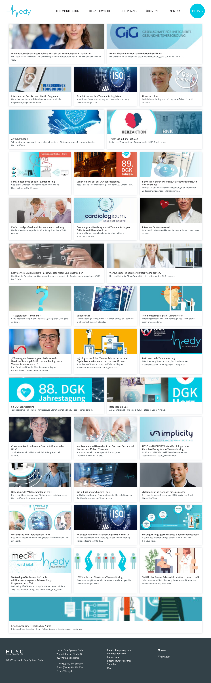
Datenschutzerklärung (119, 660)
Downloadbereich (116, 653)
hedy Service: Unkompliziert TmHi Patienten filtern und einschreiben (47, 272)
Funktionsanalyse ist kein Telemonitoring (33, 181)
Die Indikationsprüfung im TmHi (93, 492)
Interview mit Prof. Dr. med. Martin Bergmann (35, 96)
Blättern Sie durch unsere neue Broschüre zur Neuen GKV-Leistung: (169, 183)
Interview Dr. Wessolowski (156, 227)
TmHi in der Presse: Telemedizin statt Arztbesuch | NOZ (170, 577)
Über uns (152, 11)
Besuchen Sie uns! (118, 406)
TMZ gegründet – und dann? (26, 315)
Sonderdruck (83, 315)
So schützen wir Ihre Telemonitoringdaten (99, 96)
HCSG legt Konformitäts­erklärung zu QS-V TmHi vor (104, 534)
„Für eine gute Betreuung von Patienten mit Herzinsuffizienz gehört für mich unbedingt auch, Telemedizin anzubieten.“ (37, 361)
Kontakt (175, 11)
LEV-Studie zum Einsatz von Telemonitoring (99, 577)
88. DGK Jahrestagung (22, 406)
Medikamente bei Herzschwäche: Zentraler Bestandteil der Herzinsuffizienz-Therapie (105, 448)
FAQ (109, 667)
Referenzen (129, 11)
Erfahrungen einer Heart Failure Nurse (31, 626)
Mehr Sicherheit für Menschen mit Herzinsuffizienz (135, 53)
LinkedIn (165, 656)
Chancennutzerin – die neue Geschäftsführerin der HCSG (37, 448)
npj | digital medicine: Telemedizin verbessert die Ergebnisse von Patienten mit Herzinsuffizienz (102, 360)
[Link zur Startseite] (18, 11)
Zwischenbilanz (19, 138)
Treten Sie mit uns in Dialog (123, 138)
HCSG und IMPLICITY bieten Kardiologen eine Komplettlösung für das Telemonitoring (165, 448)
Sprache (111, 664)
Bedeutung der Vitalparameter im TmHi (31, 492)
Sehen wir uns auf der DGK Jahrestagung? (98, 181)
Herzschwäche (100, 11)
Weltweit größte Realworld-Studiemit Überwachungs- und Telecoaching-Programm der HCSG (31, 580)
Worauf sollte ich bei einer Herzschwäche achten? (135, 272)
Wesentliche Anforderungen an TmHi (30, 534)
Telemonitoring (67, 11)
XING (163, 650)
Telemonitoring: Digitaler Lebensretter (162, 315)
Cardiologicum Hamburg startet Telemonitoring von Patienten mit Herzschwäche (104, 229)
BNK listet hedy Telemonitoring (158, 358)
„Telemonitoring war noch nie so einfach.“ (164, 492)
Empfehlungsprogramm (119, 650)
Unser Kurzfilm (150, 96)
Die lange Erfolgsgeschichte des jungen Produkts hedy (170, 534)
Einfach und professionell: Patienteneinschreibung (37, 227)
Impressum (113, 657)
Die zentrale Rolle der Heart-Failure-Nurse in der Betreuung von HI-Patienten (51, 53)
